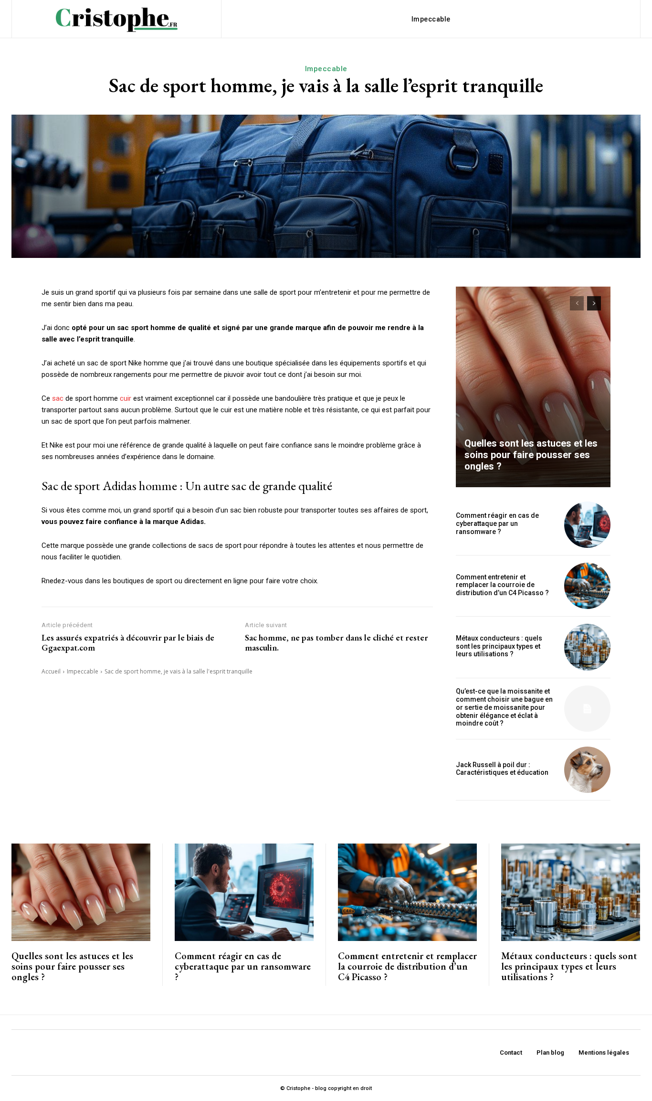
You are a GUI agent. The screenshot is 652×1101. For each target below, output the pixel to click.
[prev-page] (577, 303)
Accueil (51, 671)
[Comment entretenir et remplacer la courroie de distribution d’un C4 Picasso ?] (587, 586)
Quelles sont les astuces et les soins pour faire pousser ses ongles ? (531, 455)
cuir (125, 398)
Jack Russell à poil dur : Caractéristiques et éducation (502, 769)
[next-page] (594, 303)
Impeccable (326, 68)
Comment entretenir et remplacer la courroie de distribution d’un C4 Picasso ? (502, 585)
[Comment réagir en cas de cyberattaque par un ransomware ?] (587, 525)
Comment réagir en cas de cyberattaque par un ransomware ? (497, 523)
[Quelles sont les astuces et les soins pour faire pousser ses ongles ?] (533, 387)
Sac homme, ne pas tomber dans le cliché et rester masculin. (336, 642)
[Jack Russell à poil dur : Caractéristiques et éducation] (587, 770)
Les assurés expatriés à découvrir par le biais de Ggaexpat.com (128, 642)
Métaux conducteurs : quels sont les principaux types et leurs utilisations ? (499, 646)
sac (57, 398)
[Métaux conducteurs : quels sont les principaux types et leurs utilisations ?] (587, 647)
